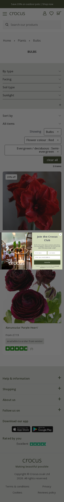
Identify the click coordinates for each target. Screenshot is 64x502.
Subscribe (47, 262)
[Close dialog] (60, 234)
